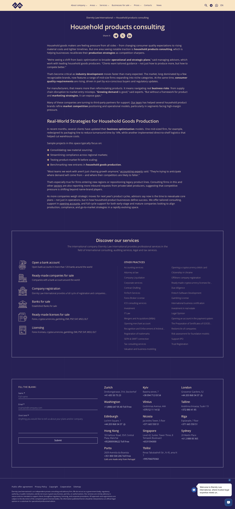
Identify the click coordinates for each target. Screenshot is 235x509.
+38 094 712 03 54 (152, 395)
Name (21, 393)
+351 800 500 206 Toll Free (117, 456)
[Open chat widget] (228, 502)
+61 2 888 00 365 (189, 438)
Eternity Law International (99, 17)
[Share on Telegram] (115, 35)
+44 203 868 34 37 (190, 395)
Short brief (23, 415)
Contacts (148, 5)
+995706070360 (151, 459)
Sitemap (77, 486)
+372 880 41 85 (188, 409)
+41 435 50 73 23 (112, 395)
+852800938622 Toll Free (116, 441)
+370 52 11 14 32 (151, 409)
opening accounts (70, 203)
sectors (58, 185)
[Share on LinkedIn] (129, 35)
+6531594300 (149, 441)
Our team (136, 102)
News (159, 5)
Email (21, 404)
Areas (92, 5)
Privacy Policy (41, 486)
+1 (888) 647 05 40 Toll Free (118, 406)
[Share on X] (122, 35)
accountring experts (131, 171)
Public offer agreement (22, 486)
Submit (58, 440)
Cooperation (65, 486)
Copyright (53, 486)
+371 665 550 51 (151, 424)
